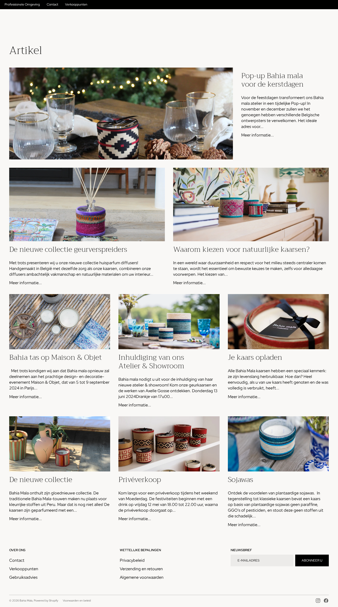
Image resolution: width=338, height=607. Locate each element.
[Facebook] (326, 600)
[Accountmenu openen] (314, 18)
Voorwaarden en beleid (77, 600)
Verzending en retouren (141, 568)
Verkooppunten (76, 4)
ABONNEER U (312, 560)
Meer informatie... (257, 135)
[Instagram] (318, 600)
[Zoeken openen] (304, 18)
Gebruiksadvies (23, 577)
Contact (52, 4)
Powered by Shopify (46, 600)
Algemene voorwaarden (141, 577)
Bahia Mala (26, 600)
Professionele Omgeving (22, 4)
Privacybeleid (132, 560)
